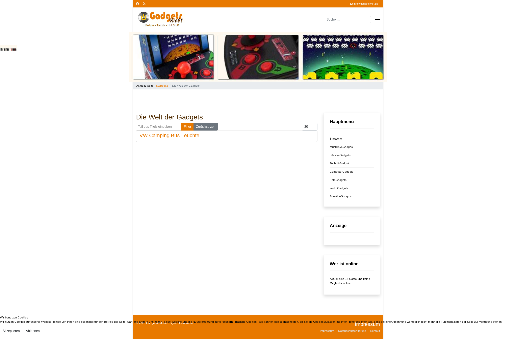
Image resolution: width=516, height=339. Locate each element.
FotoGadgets (338, 179)
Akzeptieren (11, 331)
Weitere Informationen (249, 336)
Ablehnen (33, 331)
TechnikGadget (339, 163)
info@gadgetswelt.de (366, 3)
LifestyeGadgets (340, 155)
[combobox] (347, 19)
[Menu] (377, 19)
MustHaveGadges (341, 146)
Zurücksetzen (205, 126)
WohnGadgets (339, 188)
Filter (187, 126)
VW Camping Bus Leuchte (169, 135)
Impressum (273, 336)
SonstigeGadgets (341, 196)
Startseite (336, 138)
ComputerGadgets (341, 171)
